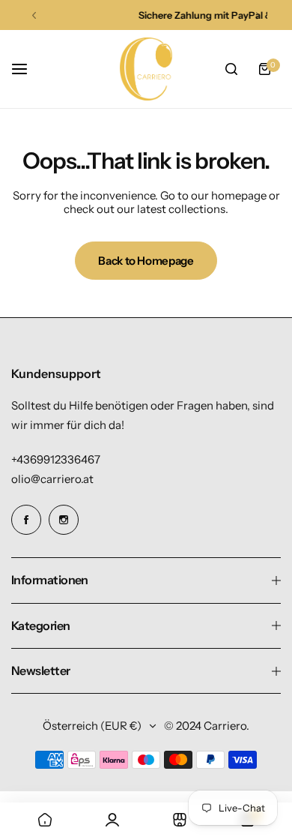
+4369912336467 (55, 459)
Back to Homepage (145, 261)
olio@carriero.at (52, 479)
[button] (34, 15)
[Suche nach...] (231, 69)
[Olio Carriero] (146, 69)
